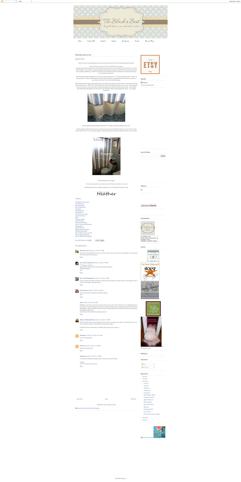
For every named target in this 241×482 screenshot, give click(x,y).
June (145, 383)
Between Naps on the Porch (82, 229)
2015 (144, 379)
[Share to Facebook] (102, 240)
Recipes (114, 41)
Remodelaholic (79, 212)
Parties (137, 41)
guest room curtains (123, 85)
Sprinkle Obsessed (148, 400)
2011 (144, 417)
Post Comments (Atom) (110, 404)
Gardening (125, 41)
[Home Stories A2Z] (153, 261)
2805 (76, 217)
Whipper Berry (79, 226)
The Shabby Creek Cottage (82, 202)
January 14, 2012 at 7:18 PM (103, 320)
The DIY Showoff (80, 227)
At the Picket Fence (80, 216)
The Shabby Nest (79, 210)
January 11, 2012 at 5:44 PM (102, 278)
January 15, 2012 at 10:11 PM (94, 335)
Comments (146, 367)
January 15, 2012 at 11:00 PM (93, 346)
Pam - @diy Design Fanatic (87, 278)
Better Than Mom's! (149, 404)
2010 (144, 420)
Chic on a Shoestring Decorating (83, 224)
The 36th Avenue (79, 204)
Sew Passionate (84, 290)
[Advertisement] (120, 47)
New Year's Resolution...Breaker (152, 414)
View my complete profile (147, 85)
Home (80, 41)
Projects (103, 41)
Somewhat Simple (80, 205)
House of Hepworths (80, 207)
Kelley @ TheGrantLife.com (87, 320)
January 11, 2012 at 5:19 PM (96, 250)
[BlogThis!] (98, 240)
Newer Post (79, 399)
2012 (144, 381)
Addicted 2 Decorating (81, 222)
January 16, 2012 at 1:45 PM (94, 356)
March (146, 388)
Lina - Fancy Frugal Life (86, 262)
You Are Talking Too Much (82, 234)
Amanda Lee (83, 335)
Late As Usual (147, 411)
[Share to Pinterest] (103, 240)
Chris (81, 302)
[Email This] (96, 240)
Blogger (123, 478)
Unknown (82, 346)
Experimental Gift (148, 409)
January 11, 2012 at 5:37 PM (100, 262)
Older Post (133, 399)
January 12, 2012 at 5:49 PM (90, 302)
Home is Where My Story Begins (83, 236)
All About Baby (148, 402)
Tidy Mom (78, 209)
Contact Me (91, 41)
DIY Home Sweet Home (81, 231)
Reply (81, 257)
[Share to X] (100, 240)
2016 (144, 376)
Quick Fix (146, 407)
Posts (144, 364)
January (146, 393)
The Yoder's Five (84, 250)
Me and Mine (149, 41)
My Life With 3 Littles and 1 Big (83, 233)
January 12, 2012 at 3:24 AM (95, 290)
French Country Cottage (81, 214)
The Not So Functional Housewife (88, 364)
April (145, 386)
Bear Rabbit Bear (79, 221)
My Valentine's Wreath (149, 395)
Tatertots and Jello (80, 219)
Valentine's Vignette (149, 397)
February (146, 390)
